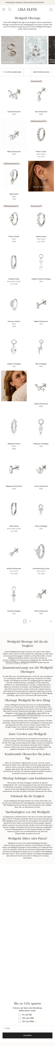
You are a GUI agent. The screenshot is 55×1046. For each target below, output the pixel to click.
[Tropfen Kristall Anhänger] (41, 261)
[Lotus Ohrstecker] (41, 468)
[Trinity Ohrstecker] (41, 593)
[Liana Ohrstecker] (14, 93)
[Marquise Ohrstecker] (14, 468)
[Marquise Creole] (14, 426)
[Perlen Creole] (41, 133)
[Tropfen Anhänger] (14, 346)
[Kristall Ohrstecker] (14, 550)
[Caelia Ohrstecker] (41, 386)
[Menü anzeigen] (3, 9)
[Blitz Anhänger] (41, 346)
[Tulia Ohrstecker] (41, 93)
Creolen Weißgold (10, 660)
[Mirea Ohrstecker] (14, 133)
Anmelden (27, 1035)
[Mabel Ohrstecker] (41, 303)
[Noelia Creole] (41, 218)
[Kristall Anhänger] (14, 593)
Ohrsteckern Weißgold (29, 660)
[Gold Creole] (14, 508)
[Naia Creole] (14, 176)
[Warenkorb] (51, 9)
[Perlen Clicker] (14, 218)
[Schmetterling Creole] (41, 550)
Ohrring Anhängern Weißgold (17, 662)
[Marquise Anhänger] (41, 426)
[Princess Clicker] (14, 303)
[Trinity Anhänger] (41, 508)
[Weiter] (43, 621)
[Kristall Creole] (14, 261)
